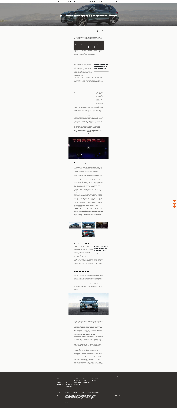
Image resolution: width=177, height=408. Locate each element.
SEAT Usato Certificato (93, 1)
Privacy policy (118, 404)
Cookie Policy (113, 404)
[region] (89, 45)
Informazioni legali (100, 404)
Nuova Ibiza (68, 378)
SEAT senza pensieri (77, 384)
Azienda (64, 1)
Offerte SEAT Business (77, 382)
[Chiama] (174, 204)
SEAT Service (85, 378)
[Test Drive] (174, 201)
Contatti (100, 1)
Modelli (69, 1)
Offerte (75, 1)
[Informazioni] (174, 206)
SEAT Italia (58, 392)
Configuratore (107, 1)
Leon (66, 382)
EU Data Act (82, 392)
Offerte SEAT (76, 378)
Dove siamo (59, 380)
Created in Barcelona (60, 384)
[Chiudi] (102, 42)
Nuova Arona (68, 380)
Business (85, 1)
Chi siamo (58, 378)
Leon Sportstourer (69, 384)
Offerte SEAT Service (77, 380)
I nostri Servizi (85, 380)
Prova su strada (67, 392)
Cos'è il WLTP (59, 382)
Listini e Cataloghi (69, 386)
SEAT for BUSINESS (95, 378)
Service (80, 1)
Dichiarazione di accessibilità (92, 392)
